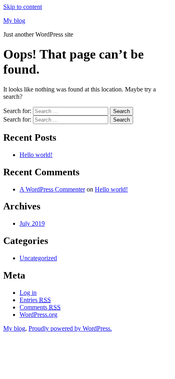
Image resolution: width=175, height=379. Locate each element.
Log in (28, 292)
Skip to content (22, 6)
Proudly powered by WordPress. (70, 328)
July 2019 (32, 223)
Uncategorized (38, 258)
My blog (14, 20)
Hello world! (36, 154)
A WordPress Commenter (52, 189)
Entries (35, 299)
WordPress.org (38, 314)
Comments (40, 307)
